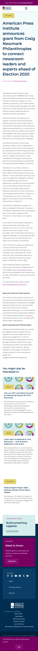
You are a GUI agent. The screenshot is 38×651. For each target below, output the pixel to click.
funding (30, 315)
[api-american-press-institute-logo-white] (17, 604)
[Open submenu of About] (29, 581)
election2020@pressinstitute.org (15, 284)
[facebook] (8, 576)
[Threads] (12, 576)
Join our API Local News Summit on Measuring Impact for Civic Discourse (18, 395)
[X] (24, 576)
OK (19, 647)
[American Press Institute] (7, 6)
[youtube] (16, 576)
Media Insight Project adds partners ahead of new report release (17, 490)
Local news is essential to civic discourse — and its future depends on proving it (17, 441)
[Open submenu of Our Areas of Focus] (29, 587)
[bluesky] (27, 576)
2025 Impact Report (26, 3)
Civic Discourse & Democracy (19, 81)
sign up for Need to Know (23, 270)
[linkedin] (20, 576)
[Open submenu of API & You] (29, 593)
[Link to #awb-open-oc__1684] (26, 8)
